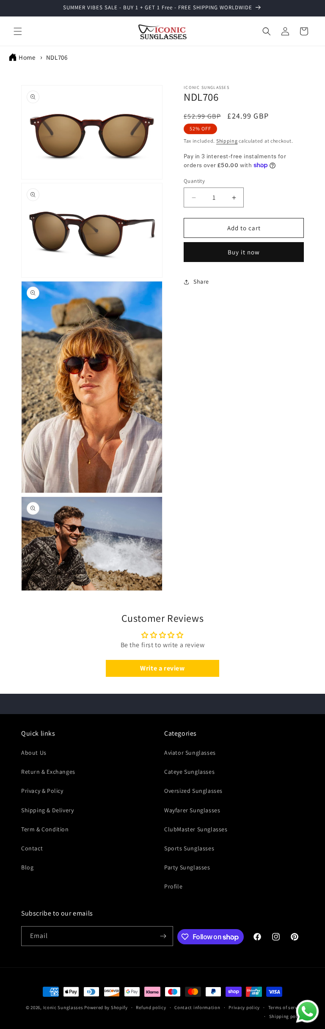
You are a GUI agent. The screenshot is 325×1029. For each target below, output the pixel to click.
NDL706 (57, 57)
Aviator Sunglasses (190, 752)
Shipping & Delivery (47, 810)
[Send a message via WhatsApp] (307, 1011)
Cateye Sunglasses (189, 771)
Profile (173, 886)
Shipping (227, 141)
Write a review (162, 668)
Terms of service (286, 1007)
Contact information (197, 1007)
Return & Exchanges (48, 771)
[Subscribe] (163, 936)
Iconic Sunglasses (63, 1007)
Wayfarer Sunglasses (192, 810)
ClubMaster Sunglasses (196, 829)
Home (27, 57)
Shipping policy (286, 1016)
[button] (17, 31)
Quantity (194, 181)
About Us (34, 752)
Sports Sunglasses (189, 848)
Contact (32, 848)
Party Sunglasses (187, 867)
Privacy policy (244, 1007)
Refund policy (151, 1007)
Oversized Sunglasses (193, 791)
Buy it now (244, 252)
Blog (27, 867)
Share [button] (201, 281)
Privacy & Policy (42, 791)
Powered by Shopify (106, 1007)
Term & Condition (45, 829)
